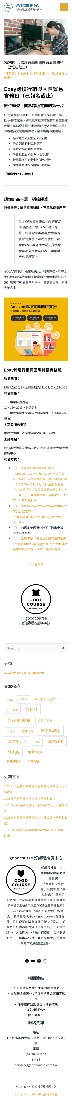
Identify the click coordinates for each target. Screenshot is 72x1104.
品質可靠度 (45, 720)
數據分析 (27, 731)
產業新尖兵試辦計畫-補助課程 (26, 73)
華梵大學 (35, 752)
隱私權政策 (36, 1015)
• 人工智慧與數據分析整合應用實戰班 (36, 988)
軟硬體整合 (14, 761)
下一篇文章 (36, 564)
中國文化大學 (45, 699)
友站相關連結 (36, 1009)
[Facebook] (27, 961)
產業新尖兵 (17, 741)
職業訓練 (55, 741)
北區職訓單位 (19, 720)
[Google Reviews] (45, 961)
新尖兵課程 (50, 730)
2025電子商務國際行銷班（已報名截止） (31, 798)
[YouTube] (33, 961)
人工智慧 (12, 710)
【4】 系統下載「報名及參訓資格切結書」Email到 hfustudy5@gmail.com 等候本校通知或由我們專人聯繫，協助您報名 (40, 543)
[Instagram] (39, 961)
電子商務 (33, 761)
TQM (23, 699)
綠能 (37, 742)
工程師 (11, 731)
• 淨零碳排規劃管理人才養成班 (36, 1004)
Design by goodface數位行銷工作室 (36, 1094)
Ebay (10, 700)
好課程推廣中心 (27, 5)
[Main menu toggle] (64, 7)
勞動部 (31, 709)
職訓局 (13, 752)
